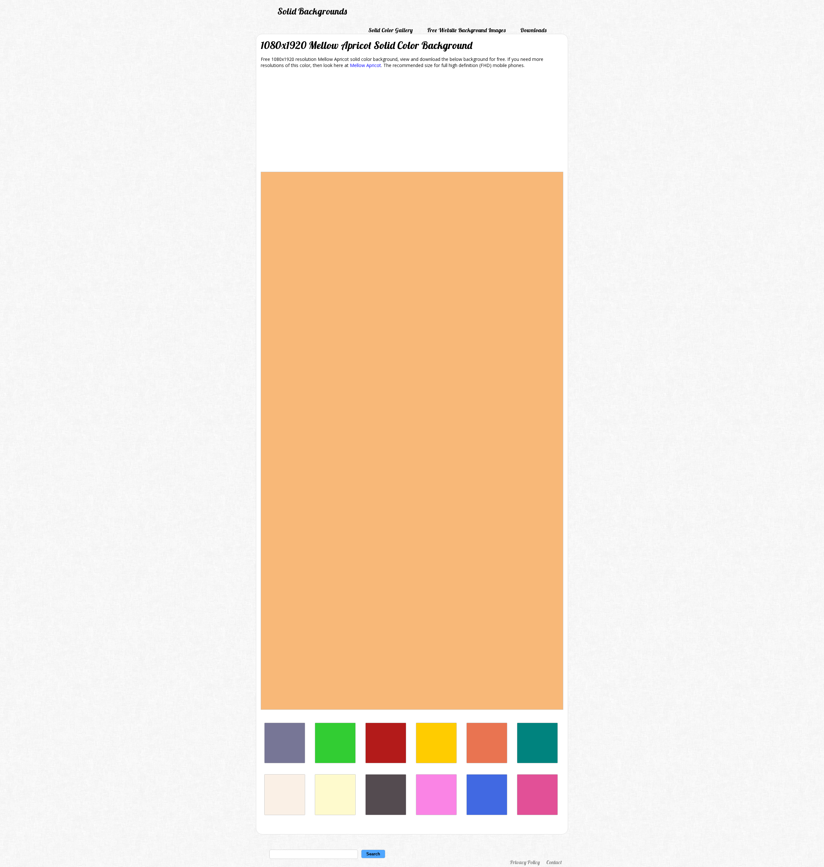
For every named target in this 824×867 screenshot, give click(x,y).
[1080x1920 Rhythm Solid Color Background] (284, 761)
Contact (554, 862)
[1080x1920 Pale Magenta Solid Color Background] (436, 813)
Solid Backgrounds (312, 11)
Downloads (533, 30)
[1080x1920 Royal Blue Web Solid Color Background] (486, 813)
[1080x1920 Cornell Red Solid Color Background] (385, 761)
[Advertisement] (412, 121)
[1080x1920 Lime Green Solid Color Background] (335, 761)
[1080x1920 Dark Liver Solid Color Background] (385, 813)
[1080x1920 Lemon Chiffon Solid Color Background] (335, 813)
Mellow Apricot (365, 65)
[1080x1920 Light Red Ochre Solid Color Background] (486, 761)
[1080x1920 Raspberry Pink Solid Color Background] (537, 813)
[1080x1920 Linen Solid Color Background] (284, 813)
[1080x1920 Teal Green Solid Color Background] (537, 761)
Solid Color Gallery (390, 30)
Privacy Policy (525, 862)
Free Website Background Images (466, 30)
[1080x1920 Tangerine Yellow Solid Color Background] (436, 761)
